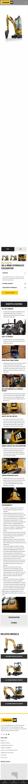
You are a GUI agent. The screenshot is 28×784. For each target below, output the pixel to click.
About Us (3, 740)
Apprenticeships (5, 743)
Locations (3, 755)
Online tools (14, 782)
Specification (14, 617)
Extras (14, 623)
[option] (5, 257)
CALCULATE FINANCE (10, 292)
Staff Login (4, 757)
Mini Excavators (6, 263)
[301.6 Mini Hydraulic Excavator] (14, 128)
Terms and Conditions (7, 752)
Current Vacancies (6, 747)
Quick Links (4, 782)
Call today (23, 782)
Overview (5, 273)
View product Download (9, 287)
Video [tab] (20, 249)
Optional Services (7, 283)
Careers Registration (7, 745)
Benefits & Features (14, 304)
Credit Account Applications (9, 750)
